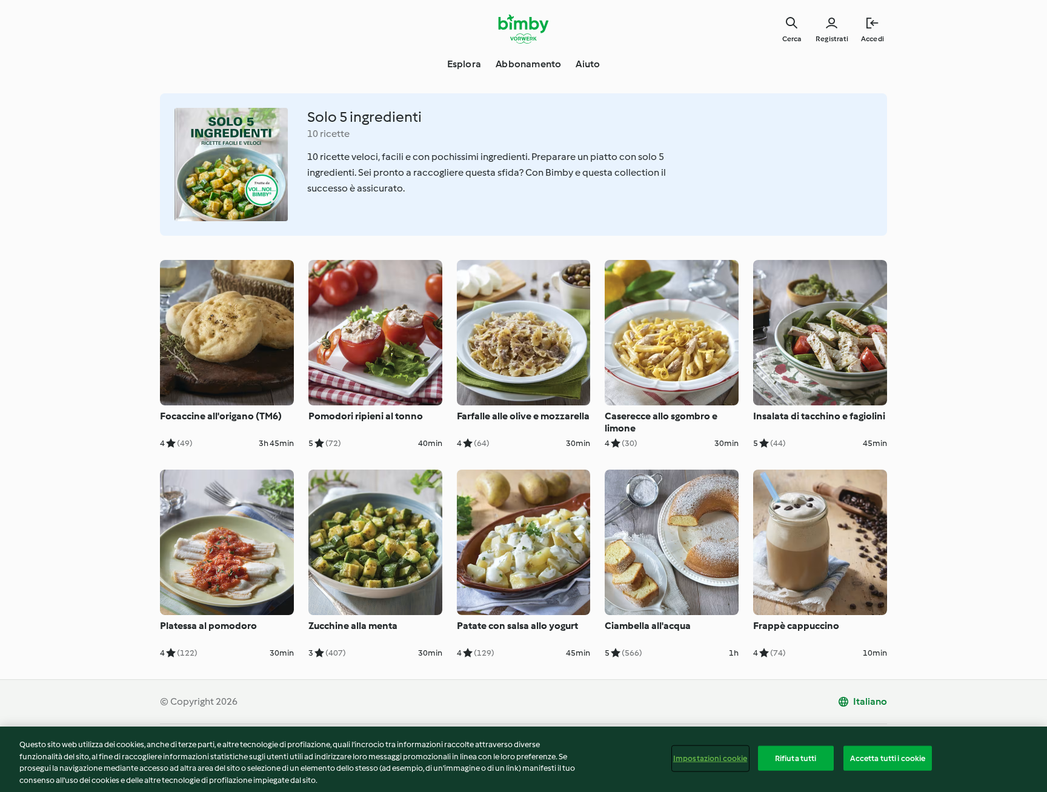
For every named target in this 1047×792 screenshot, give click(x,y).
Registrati (832, 39)
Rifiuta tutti (796, 758)
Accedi (872, 39)
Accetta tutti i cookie (888, 758)
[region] (523, 759)
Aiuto (588, 64)
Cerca (791, 39)
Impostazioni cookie (710, 758)
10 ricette (328, 133)
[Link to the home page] (524, 29)
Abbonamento (528, 64)
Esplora (464, 64)
